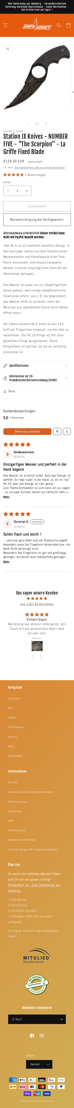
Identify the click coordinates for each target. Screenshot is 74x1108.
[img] (37, 599)
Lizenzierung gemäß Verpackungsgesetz (33, 849)
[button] (5, 25)
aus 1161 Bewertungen (36, 604)
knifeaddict (32, 1101)
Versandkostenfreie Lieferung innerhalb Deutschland (40, 167)
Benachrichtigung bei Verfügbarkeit (37, 220)
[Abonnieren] (61, 1019)
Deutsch (34, 1064)
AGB (10, 821)
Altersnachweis (17, 802)
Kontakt (13, 782)
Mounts (12, 737)
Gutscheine (15, 756)
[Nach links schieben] (27, 123)
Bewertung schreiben (27, 431)
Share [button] (11, 391)
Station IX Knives (13, 131)
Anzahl (7, 182)
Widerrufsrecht (17, 830)
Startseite (14, 698)
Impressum (15, 811)
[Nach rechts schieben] (46, 123)
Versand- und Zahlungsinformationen (30, 792)
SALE (11, 746)
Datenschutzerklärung (21, 840)
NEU (10, 708)
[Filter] (57, 431)
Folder (12, 718)
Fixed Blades (16, 727)
